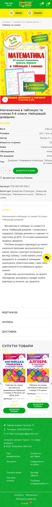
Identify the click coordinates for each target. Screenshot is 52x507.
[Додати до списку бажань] (21, 357)
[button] (14, 410)
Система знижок (10, 479)
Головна (6, 22)
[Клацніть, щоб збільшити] (5, 99)
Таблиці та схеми (11, 25)
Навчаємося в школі (23, 194)
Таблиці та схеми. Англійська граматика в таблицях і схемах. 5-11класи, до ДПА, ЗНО (14, 390)
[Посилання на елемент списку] (26, 429)
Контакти (11, 461)
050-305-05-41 (9, 4)
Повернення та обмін (36, 463)
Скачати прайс (14, 472)
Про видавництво (13, 455)
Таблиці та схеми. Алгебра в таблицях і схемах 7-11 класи (38, 387)
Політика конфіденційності (39, 482)
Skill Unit (27, 446)
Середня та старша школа (26, 22)
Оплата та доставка (35, 455)
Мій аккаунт (32, 495)
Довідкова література (23, 191)
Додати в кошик (25, 170)
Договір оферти (34, 474)
